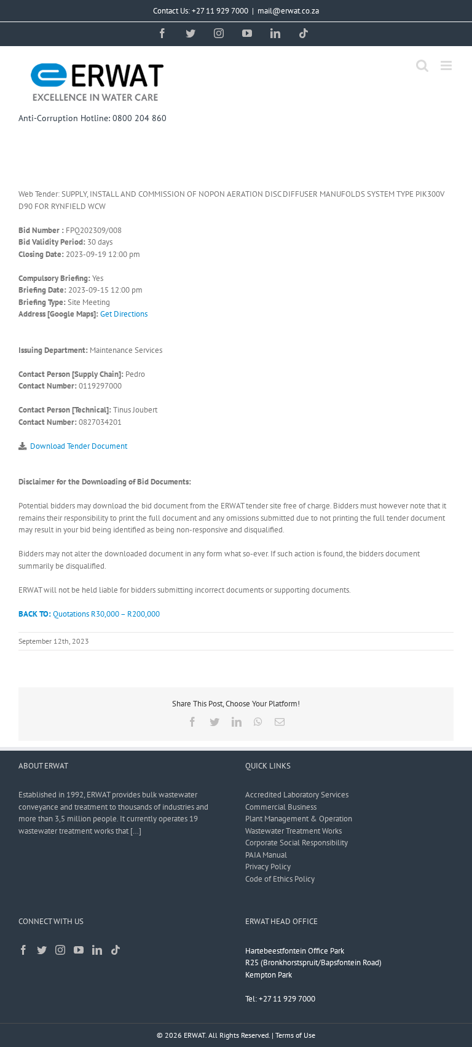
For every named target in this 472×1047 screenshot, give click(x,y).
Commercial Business (281, 807)
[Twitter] (42, 950)
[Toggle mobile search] (422, 65)
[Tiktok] (115, 950)
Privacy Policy (268, 866)
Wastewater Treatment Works (293, 831)
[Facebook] (23, 950)
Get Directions (124, 314)
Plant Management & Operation (298, 818)
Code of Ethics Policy (280, 879)
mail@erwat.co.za (288, 11)
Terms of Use (295, 1035)
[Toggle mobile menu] (447, 65)
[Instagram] (60, 950)
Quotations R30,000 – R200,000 (89, 614)
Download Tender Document (78, 446)
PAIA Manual (266, 855)
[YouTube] (79, 950)
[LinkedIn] (97, 950)
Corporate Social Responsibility (296, 842)
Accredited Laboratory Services (296, 794)
